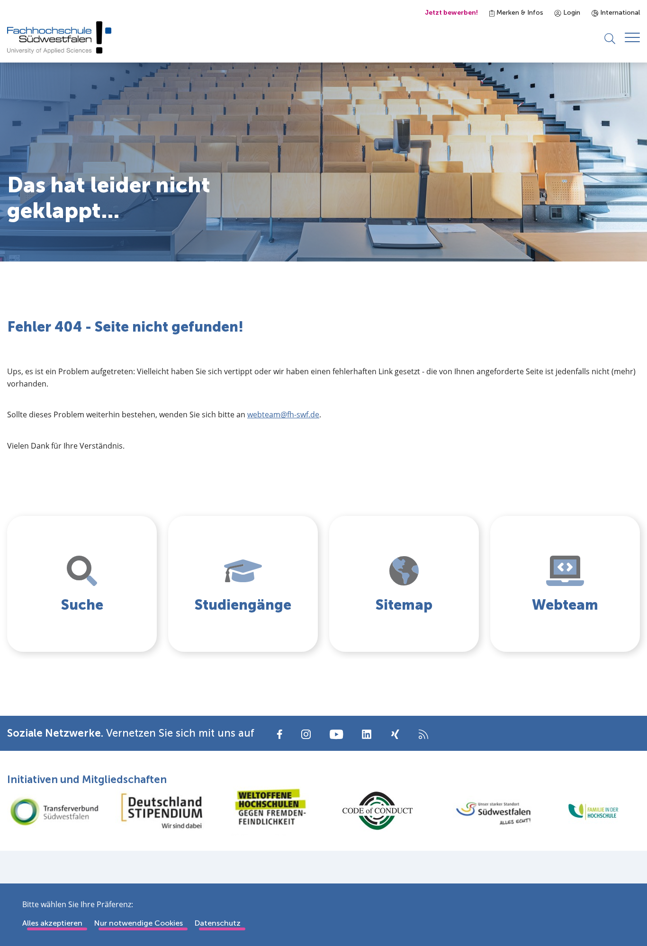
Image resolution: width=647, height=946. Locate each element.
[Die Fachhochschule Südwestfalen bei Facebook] (279, 733)
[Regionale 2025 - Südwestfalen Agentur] (485, 811)
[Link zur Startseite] (59, 37)
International (619, 13)
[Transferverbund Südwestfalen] (54, 811)
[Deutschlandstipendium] (162, 810)
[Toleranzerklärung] (269, 811)
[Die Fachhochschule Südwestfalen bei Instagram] (306, 733)
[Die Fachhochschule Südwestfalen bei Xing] (395, 734)
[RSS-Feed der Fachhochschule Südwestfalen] (423, 733)
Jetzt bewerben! (451, 13)
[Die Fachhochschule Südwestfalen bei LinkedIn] (366, 734)
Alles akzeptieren (52, 923)
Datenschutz (217, 923)
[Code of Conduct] (377, 811)
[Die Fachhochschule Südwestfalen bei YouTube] (336, 733)
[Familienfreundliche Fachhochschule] (593, 811)
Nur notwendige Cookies (138, 923)
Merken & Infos (518, 13)
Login (570, 13)
